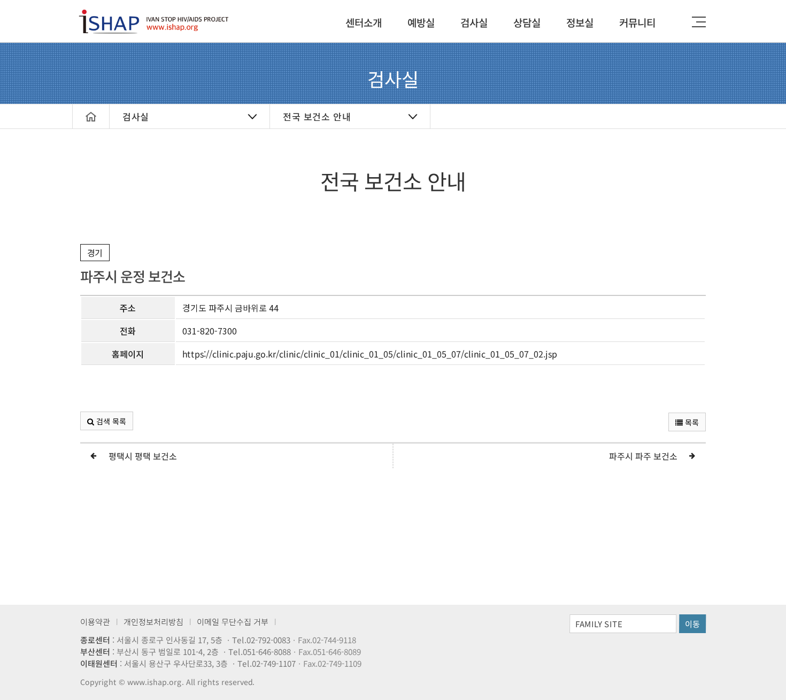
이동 (692, 623)
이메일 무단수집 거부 (232, 621)
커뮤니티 (637, 22)
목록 (691, 422)
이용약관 (95, 621)
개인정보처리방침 (153, 621)
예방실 (421, 22)
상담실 (527, 22)
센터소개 (363, 22)
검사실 (474, 22)
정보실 (580, 22)
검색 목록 (110, 421)
